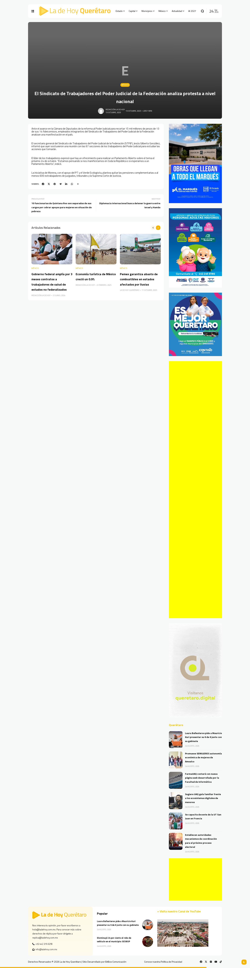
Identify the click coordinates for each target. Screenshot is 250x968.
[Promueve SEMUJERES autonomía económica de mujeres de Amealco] (175, 759)
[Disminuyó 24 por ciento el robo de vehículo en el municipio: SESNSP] (147, 941)
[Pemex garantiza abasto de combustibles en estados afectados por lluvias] (140, 249)
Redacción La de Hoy (115, 109)
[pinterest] (54, 184)
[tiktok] (221, 962)
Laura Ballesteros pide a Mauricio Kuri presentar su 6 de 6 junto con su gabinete (203, 737)
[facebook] (43, 184)
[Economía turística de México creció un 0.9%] (96, 249)
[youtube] (216, 962)
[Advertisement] (195, 489)
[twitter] (49, 184)
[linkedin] (66, 184)
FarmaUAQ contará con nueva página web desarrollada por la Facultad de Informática (202, 778)
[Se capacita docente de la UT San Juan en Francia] (175, 821)
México (125, 84)
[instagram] (211, 962)
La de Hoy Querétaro (129, 290)
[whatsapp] (72, 184)
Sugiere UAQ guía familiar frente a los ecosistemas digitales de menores (203, 798)
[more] (78, 184)
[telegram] (60, 184)
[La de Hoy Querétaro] (75, 11)
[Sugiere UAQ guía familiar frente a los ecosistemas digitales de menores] (175, 800)
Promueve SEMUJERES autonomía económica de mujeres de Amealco (203, 757)
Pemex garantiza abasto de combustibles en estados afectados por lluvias (139, 279)
